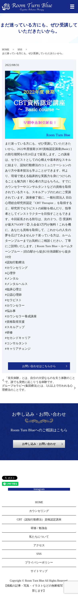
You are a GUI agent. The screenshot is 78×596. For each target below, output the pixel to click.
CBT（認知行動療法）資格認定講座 (39, 519)
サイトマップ (39, 571)
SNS (20, 49)
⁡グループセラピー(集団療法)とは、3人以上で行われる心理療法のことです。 (37, 387)
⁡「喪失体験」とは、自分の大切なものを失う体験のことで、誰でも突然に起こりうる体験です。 (40, 379)
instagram (39, 489)
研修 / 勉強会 (39, 528)
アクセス (39, 545)
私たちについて (39, 536)
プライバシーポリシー (39, 562)
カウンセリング (39, 510)
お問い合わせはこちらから (39, 366)
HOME (5, 49)
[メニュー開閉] (72, 7)
